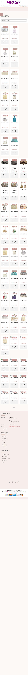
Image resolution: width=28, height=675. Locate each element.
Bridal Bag (4, 34)
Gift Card (4, 446)
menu (1, 1)
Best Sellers (4, 456)
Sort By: (3, 20)
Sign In (3, 442)
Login (6, 5)
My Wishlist (4, 438)
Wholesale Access (6, 458)
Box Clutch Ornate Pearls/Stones (5, 191)
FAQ (3, 462)
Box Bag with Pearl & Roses (23, 169)
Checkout (4, 444)
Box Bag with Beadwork (4, 168)
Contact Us (5, 413)
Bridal (6, 9)
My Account (4, 436)
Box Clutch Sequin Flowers (14, 191)
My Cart (4, 440)
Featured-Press (5, 454)
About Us (4, 460)
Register (2, 5)
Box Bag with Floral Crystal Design (14, 170)
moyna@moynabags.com (14, 426)
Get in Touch (4, 428)
